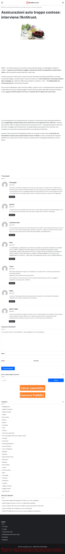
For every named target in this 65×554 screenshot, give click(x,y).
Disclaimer (5, 537)
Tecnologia (5, 475)
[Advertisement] (32, 54)
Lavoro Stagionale (7, 449)
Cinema (4, 430)
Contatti (4, 529)
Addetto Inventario (7, 409)
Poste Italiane (6, 464)
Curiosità (9, 7)
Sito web (36, 360)
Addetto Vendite (6, 412)
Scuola (4, 467)
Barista (4, 422)
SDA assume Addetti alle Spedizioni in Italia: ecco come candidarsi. (20, 500)
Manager (4, 451)
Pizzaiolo (4, 462)
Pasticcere (5, 459)
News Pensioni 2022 (7, 457)
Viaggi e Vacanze (7, 486)
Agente (4, 414)
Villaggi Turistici (6, 488)
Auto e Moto (5, 417)
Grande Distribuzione (8, 443)
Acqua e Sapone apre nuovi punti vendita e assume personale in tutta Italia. (23, 505)
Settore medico (6, 470)
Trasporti (4, 483)
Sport (3, 472)
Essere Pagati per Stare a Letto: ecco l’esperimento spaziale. (18, 503)
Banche (4, 420)
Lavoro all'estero (6, 446)
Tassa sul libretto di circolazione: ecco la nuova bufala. (17, 508)
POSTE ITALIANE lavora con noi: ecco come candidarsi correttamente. (21, 511)
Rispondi (12, 196)
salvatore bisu (14, 222)
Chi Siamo (5, 526)
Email (3, 360)
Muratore (4, 454)
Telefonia (4, 478)
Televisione (5, 480)
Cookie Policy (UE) (7, 532)
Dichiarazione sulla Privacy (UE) (11, 534)
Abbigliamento (6, 406)
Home (4, 7)
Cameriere (5, 425)
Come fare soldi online (8, 433)
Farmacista (5, 441)
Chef (3, 427)
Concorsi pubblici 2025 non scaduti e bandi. (14, 435)
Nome (3, 353)
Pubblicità (5, 539)
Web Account (6, 491)
